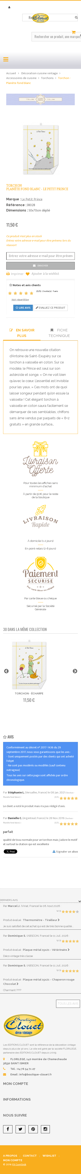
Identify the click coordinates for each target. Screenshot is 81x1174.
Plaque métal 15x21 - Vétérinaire (45, 949)
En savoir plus (25, 333)
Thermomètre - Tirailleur (40, 920)
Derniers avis (9, 900)
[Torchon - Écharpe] (29, 664)
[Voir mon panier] (74, 32)
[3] (20, 293)
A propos (10, 1155)
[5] (31, 293)
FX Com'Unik (19, 1164)
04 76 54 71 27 (26, 1069)
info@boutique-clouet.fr (35, 1074)
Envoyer (43, 266)
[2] (15, 293)
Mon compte (15, 1084)
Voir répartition (20, 299)
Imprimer (17, 274)
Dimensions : (17, 210)
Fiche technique (59, 333)
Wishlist (49, 1155)
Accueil (11, 73)
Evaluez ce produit (51, 307)
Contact (30, 1155)
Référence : (16, 205)
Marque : (13, 199)
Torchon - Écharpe (29, 693)
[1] (10, 293)
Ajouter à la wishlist (45, 274)
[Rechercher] (76, 18)
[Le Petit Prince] (40, 99)
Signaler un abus (66, 851)
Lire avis (24, 307)
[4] (26, 293)
